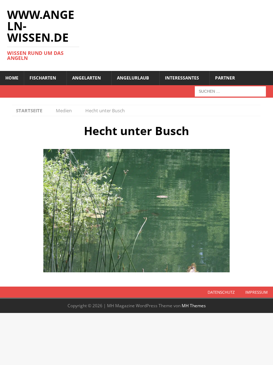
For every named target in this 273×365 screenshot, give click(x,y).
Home (11, 78)
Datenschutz (221, 292)
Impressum (256, 292)
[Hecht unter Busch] (136, 211)
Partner (225, 78)
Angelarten (86, 78)
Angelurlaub (133, 78)
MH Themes (194, 306)
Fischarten (43, 78)
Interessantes (182, 78)
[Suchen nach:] (230, 90)
